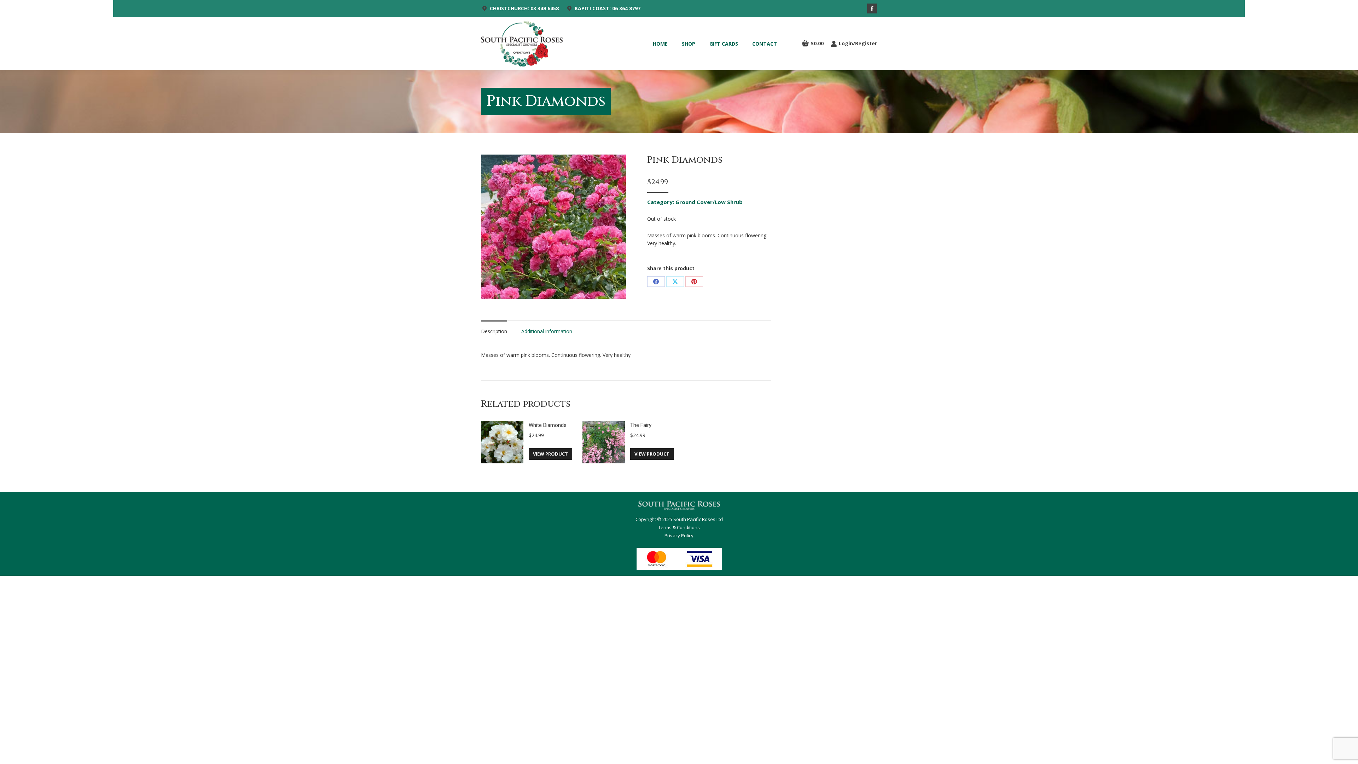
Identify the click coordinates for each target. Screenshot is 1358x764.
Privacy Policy (679, 535)
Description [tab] (494, 331)
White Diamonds (548, 425)
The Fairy (640, 425)
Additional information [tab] (546, 331)
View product (550, 454)
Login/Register (858, 43)
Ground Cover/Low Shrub (709, 202)
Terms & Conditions (679, 527)
